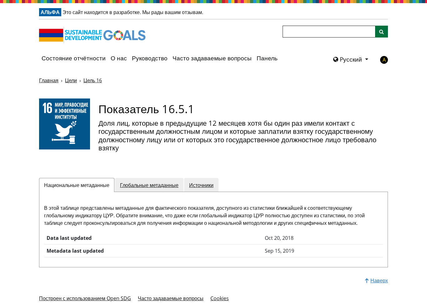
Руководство (150, 58)
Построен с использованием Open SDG (85, 298)
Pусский (351, 59)
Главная (48, 80)
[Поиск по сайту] (381, 32)
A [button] (384, 59)
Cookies (219, 298)
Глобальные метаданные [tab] (149, 185)
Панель (267, 58)
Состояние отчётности (74, 58)
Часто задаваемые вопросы (212, 58)
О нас (119, 58)
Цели (71, 80)
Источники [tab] (201, 185)
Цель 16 (92, 80)
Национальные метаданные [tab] (76, 185)
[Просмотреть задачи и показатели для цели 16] (64, 123)
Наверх (379, 280)
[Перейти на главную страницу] (93, 35)
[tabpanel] (213, 227)
